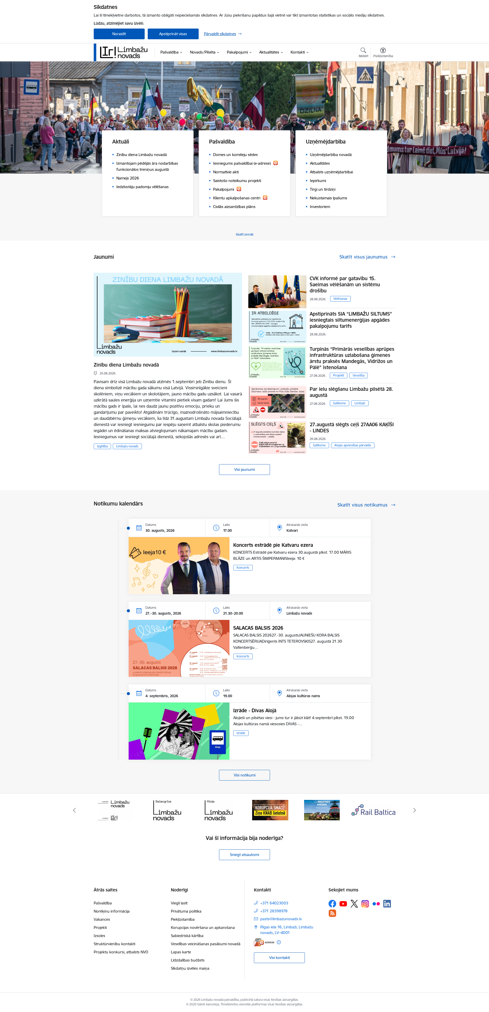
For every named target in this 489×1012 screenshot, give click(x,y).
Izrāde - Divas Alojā (254, 710)
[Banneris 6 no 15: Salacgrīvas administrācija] (115, 809)
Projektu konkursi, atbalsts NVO (121, 952)
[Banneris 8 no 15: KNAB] (219, 809)
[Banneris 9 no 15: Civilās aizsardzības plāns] (270, 809)
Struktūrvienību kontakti (114, 943)
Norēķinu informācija (112, 911)
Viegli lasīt (179, 903)
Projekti (338, 375)
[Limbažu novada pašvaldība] (125, 52)
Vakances (102, 919)
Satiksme (339, 403)
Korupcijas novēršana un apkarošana (203, 927)
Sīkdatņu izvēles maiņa (190, 968)
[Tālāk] (414, 810)
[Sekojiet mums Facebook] (332, 903)
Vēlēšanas (340, 299)
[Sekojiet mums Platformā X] (354, 903)
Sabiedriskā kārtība (187, 935)
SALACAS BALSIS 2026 (258, 628)
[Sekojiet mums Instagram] (365, 903)
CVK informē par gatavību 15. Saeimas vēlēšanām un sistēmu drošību (345, 284)
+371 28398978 (274, 911)
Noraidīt (119, 33)
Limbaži (360, 403)
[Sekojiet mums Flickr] (376, 903)
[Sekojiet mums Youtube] (343, 903)
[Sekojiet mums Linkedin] (387, 903)
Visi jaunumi (244, 469)
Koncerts (243, 567)
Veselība (358, 375)
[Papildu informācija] (279, 942)
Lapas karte (181, 952)
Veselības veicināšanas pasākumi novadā (205, 943)
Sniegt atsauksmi (244, 854)
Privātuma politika (186, 911)
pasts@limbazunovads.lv (281, 918)
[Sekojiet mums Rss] (332, 913)
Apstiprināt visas (173, 33)
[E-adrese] (264, 942)
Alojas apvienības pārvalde (352, 445)
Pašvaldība (103, 903)
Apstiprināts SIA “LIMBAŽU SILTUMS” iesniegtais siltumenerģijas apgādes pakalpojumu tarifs (351, 320)
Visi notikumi (244, 775)
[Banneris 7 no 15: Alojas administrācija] (167, 809)
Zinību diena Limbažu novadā (126, 365)
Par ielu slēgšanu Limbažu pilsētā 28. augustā (351, 392)
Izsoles (99, 935)
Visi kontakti (279, 957)
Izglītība (102, 446)
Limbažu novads (127, 446)
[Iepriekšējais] (74, 810)
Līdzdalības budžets (188, 960)
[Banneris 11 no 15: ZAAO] (373, 809)
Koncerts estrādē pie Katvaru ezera (273, 545)
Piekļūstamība (183, 919)
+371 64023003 (274, 903)
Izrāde (241, 733)
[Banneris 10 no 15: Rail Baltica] (322, 809)
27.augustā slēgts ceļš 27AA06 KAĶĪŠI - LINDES (352, 427)
